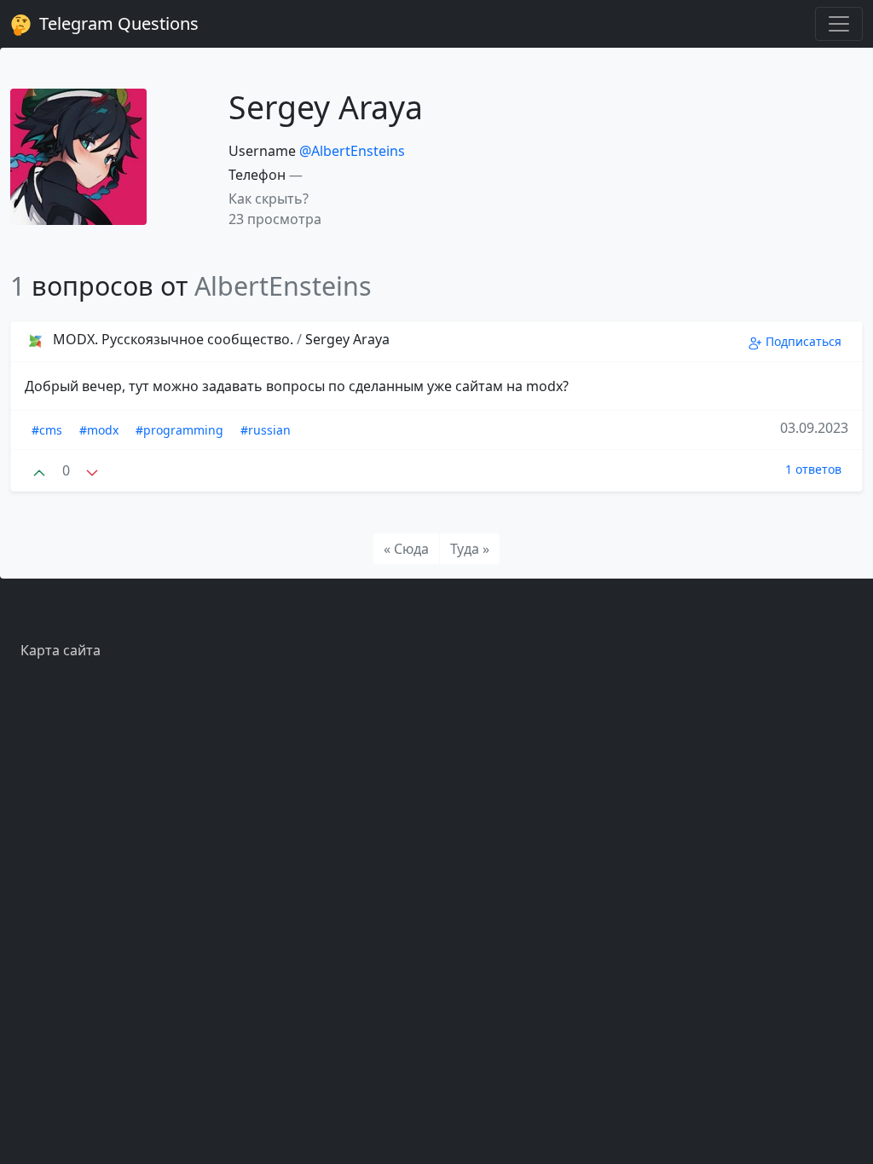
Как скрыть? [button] (268, 198)
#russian (265, 430)
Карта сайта (60, 650)
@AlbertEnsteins (352, 150)
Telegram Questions (117, 23)
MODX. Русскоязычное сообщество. (173, 339)
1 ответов (813, 469)
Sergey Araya (347, 339)
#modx (99, 430)
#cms (47, 430)
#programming (179, 430)
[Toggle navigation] (839, 24)
